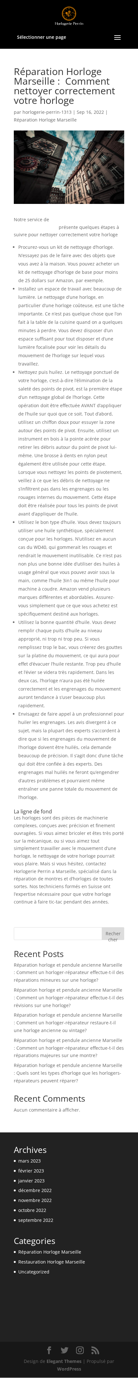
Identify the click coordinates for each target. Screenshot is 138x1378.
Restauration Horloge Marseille (51, 1262)
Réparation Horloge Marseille (45, 120)
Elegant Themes (64, 1361)
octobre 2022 (32, 1210)
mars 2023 (29, 1161)
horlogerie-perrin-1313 (47, 112)
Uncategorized (33, 1272)
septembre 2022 (35, 1220)
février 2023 (31, 1171)
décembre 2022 (35, 1190)
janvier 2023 (31, 1181)
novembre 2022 (35, 1200)
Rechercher (113, 935)
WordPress (69, 1369)
